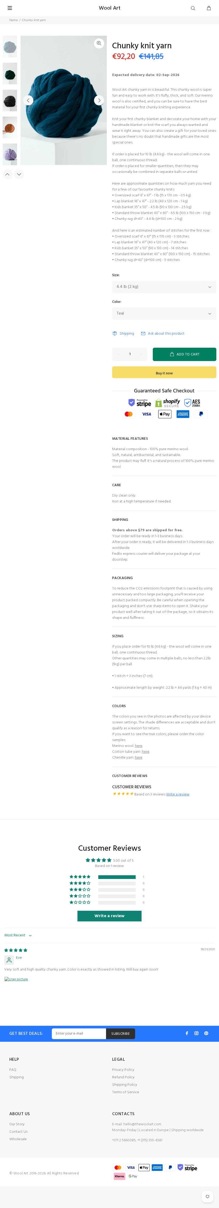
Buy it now (164, 373)
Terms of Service (125, 1092)
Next (99, 100)
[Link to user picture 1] (17, 989)
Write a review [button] (109, 916)
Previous (28, 100)
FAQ (12, 1070)
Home (13, 20)
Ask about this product (166, 334)
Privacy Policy (123, 1070)
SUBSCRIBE (120, 1034)
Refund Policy (123, 1077)
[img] (15, 951)
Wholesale (18, 1139)
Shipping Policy (124, 1085)
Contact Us (18, 1132)
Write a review (177, 794)
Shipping (127, 334)
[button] (80, 877)
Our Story (17, 1124)
